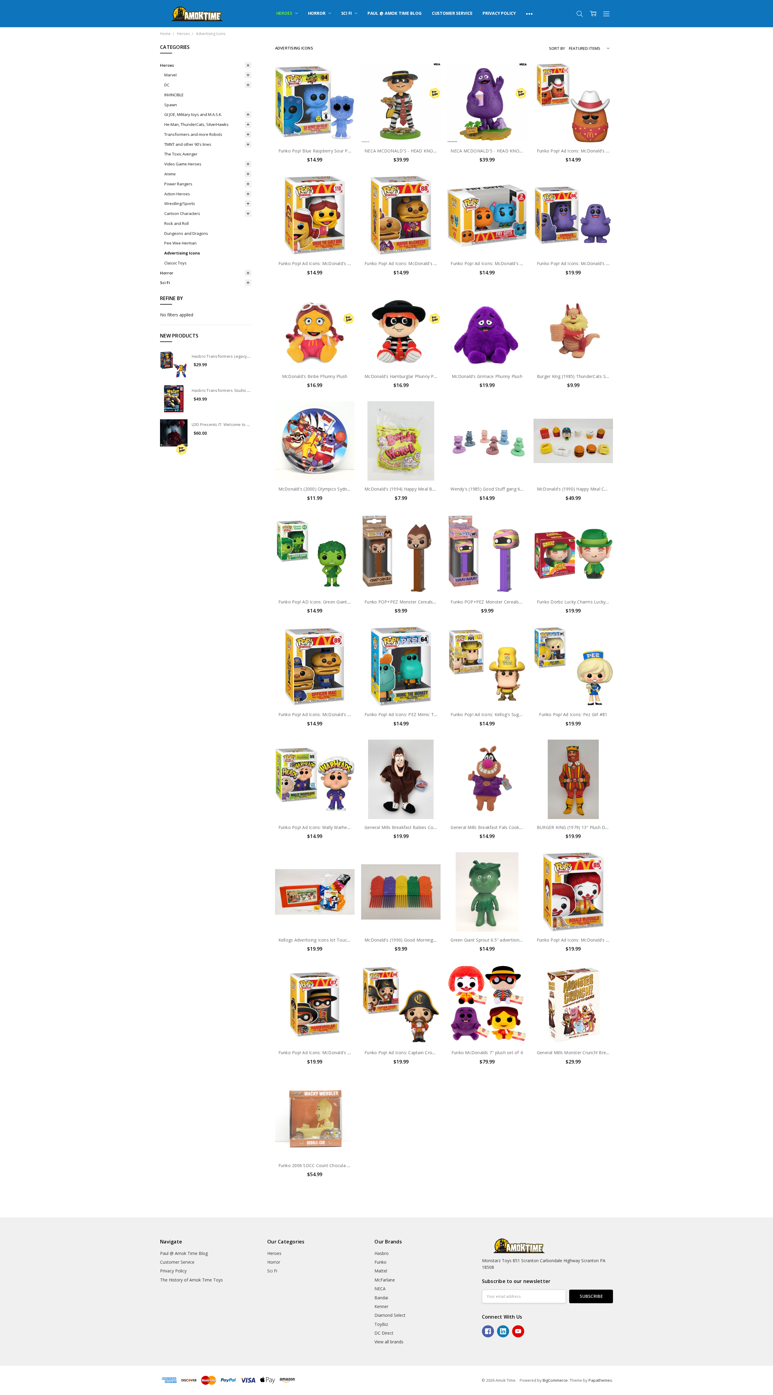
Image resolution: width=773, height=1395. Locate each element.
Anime (170, 174)
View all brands (388, 1342)
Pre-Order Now (401, 130)
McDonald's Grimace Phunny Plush (487, 376)
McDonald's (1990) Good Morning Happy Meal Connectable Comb (431, 940)
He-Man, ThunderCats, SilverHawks (196, 124)
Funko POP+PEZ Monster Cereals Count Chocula (414, 602)
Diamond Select (390, 1315)
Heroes (284, 13)
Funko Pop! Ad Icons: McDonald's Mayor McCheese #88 (421, 263)
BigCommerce (555, 1380)
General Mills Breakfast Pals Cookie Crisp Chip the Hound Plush (515, 827)
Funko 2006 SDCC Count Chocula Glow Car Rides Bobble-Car (340, 1165)
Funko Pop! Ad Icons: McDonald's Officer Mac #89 (329, 714)
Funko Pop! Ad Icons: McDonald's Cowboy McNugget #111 (596, 151)
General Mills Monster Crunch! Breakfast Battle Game (591, 1052)
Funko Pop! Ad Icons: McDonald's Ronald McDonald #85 (594, 940)
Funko (380, 1262)
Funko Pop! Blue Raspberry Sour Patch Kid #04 (325, 151)
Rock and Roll (176, 223)
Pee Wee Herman (180, 243)
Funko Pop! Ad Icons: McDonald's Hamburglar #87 (329, 1052)
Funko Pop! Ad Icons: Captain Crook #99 (405, 1052)
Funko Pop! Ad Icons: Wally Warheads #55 (321, 827)
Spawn (170, 104)
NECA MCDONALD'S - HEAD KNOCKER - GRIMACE (502, 151)
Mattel (380, 1271)
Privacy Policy (499, 13)
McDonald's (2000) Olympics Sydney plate (320, 489)
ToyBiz (381, 1324)
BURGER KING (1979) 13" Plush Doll (573, 827)
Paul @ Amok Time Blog (394, 13)
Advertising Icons (182, 253)
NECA (380, 1288)
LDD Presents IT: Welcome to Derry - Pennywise (236, 424)
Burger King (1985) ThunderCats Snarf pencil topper (589, 376)
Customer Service (452, 13)
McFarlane (384, 1280)
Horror (317, 13)
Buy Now (315, 130)
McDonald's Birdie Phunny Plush (315, 376)
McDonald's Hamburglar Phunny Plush (403, 376)
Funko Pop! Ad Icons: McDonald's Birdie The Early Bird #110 (339, 263)
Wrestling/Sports (179, 203)
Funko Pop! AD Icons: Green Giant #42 (317, 602)
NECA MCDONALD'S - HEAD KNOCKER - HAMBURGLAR (421, 151)
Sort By (557, 48)
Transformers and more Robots (193, 134)
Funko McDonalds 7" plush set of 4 (487, 1052)
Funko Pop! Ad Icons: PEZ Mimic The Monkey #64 (414, 714)
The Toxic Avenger (180, 154)
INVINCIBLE (174, 95)
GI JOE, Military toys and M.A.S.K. (193, 114)
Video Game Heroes (182, 164)
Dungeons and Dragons (186, 233)
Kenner (381, 1306)
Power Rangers (178, 184)
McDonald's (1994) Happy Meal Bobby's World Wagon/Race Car (429, 489)
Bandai (381, 1298)
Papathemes (600, 1380)
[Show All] (529, 13)
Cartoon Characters (182, 213)
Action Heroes (177, 194)
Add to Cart (314, 117)
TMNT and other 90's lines (187, 144)
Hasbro (381, 1253)
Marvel (170, 75)
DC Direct (383, 1333)
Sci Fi (347, 13)
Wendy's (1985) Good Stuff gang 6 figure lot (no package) (509, 489)
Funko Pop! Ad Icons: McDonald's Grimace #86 (584, 263)
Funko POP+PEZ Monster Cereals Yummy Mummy (502, 602)
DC (166, 85)
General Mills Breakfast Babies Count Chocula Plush (417, 827)
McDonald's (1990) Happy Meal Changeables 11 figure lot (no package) (609, 489)
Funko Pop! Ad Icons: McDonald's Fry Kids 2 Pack (500, 263)
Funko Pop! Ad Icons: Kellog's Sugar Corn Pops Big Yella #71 (512, 714)
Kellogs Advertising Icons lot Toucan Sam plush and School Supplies (347, 940)
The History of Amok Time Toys (191, 1280)
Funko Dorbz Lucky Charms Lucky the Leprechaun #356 (593, 602)
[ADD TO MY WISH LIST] (344, 83)
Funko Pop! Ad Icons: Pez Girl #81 (573, 714)
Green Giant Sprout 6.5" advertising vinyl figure (498, 940)
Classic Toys (175, 263)
